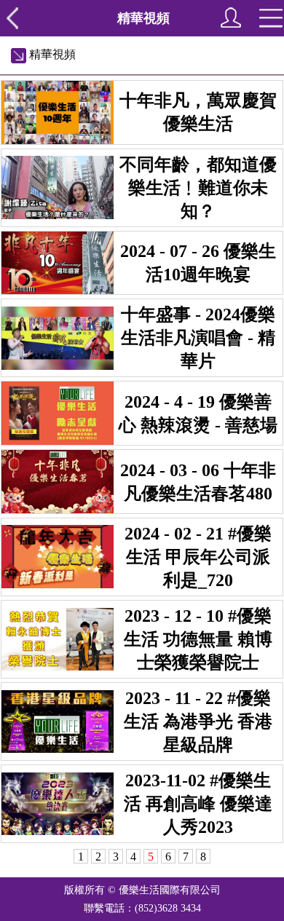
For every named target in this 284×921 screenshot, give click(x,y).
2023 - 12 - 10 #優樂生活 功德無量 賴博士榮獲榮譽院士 (198, 639)
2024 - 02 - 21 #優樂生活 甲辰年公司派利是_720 (198, 557)
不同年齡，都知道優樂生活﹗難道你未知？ (198, 188)
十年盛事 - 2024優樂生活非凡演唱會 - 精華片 (198, 338)
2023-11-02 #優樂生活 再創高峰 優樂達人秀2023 (198, 804)
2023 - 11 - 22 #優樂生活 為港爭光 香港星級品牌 (198, 721)
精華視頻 (51, 54)
